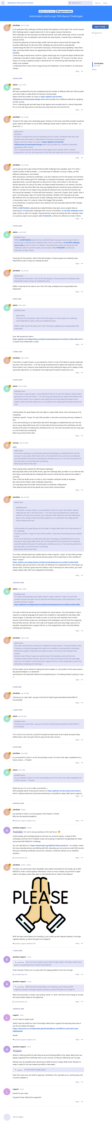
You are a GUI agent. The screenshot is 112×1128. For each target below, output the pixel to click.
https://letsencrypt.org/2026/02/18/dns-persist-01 (49, 845)
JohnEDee (19, 832)
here (14, 50)
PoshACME (47, 216)
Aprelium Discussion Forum (20, 2)
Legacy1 (18, 1051)
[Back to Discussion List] (3, 3)
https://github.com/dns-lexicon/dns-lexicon (64, 791)
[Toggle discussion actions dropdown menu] (107, 27)
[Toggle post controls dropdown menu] (82, 71)
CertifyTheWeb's (24, 208)
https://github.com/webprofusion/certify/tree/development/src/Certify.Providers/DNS (45, 339)
